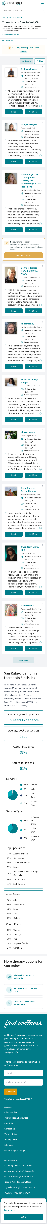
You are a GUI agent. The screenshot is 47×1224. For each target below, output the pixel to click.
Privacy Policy (10, 1139)
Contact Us (9, 1128)
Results (28, 61)
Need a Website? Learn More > (18, 1182)
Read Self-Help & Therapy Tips (25, 990)
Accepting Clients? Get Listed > (18, 1165)
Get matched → (23, 255)
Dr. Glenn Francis (29, 69)
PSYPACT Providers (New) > (17, 1192)
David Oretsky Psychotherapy (28, 490)
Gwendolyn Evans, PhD (30, 548)
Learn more (9, 1210)
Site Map (8, 1145)
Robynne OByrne (29, 124)
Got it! (23, 1217)
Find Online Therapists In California (25, 977)
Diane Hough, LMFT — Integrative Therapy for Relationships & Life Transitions (31, 180)
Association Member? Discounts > (20, 1171)
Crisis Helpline (10, 1112)
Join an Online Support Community (24, 1003)
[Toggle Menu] (42, 3)
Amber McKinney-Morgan (29, 381)
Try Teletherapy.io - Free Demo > (19, 1187)
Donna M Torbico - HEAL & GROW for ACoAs (29, 271)
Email (13, 112)
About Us (8, 1123)
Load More (23, 660)
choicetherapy (28, 432)
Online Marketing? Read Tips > (18, 1176)
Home (4, 18)
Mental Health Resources (16, 1117)
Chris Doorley (27, 323)
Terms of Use (10, 1134)
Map (41, 61)
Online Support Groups (14, 1150)
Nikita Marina (27, 605)
